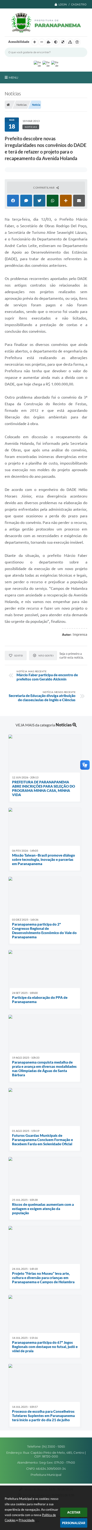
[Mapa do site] (70, 42)
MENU (13, 77)
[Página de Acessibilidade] (77, 42)
